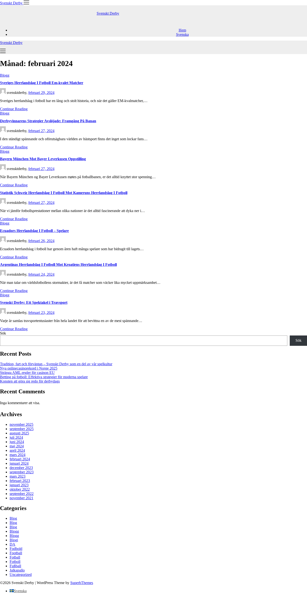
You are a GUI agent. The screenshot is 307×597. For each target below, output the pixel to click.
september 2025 (22, 429)
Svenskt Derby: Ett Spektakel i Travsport (33, 302)
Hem (182, 30)
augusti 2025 (19, 433)
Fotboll (15, 562)
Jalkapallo (17, 570)
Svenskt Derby (108, 13)
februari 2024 (20, 459)
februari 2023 (20, 481)
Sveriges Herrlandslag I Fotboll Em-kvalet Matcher (41, 83)
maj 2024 (17, 446)
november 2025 (21, 424)
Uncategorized (21, 575)
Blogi (14, 540)
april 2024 (17, 450)
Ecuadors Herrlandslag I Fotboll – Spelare (34, 231)
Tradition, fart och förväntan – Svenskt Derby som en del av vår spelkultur (56, 364)
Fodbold (16, 549)
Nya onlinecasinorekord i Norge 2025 (28, 368)
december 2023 (21, 468)
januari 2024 (19, 463)
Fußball (15, 566)
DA (12, 544)
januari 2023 (19, 485)
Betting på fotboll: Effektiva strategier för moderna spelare (44, 377)
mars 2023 (17, 476)
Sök (3, 333)
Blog (13, 518)
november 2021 (21, 498)
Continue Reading (14, 109)
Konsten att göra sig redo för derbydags (30, 381)
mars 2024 (17, 455)
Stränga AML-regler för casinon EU (27, 373)
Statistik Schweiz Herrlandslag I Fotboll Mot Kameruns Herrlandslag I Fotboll (63, 193)
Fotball (15, 557)
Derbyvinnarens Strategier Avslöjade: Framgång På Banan (48, 121)
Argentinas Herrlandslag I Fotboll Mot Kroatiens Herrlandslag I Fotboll (58, 264)
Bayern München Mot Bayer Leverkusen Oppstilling (43, 159)
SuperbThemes (81, 583)
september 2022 (22, 494)
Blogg (14, 531)
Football (16, 553)
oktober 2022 (20, 489)
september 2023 (22, 472)
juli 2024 (16, 437)
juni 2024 (17, 442)
